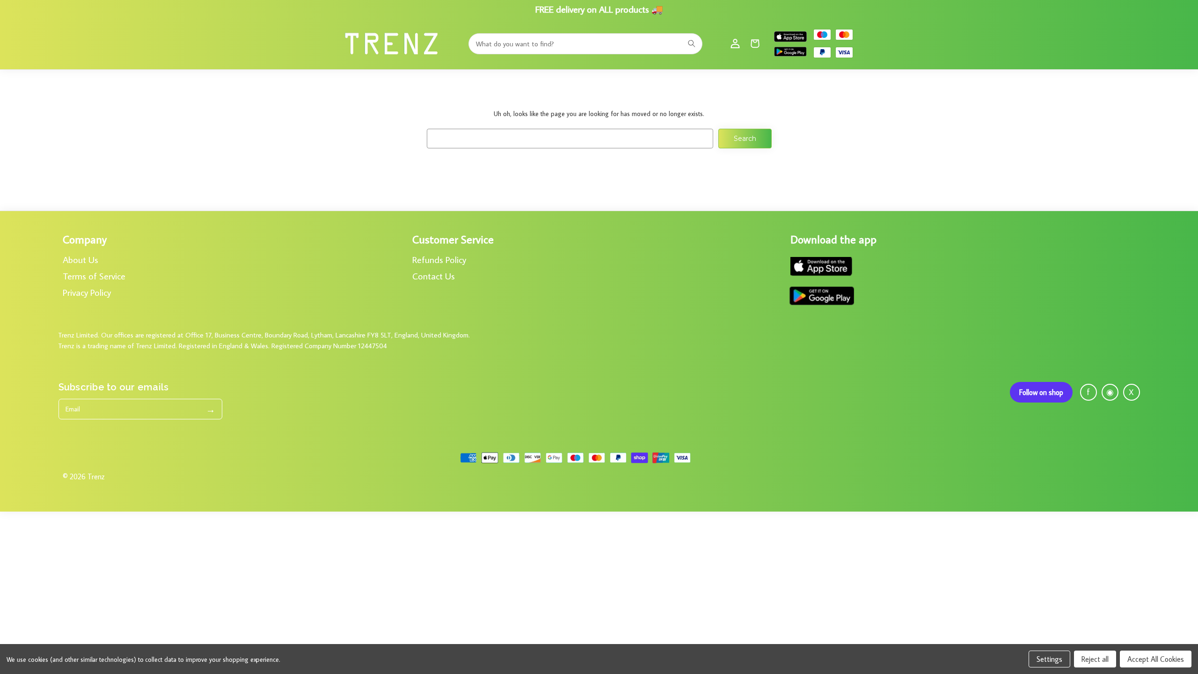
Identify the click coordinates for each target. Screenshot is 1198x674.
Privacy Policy (87, 292)
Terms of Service (94, 276)
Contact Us (433, 276)
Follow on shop (1041, 392)
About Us (80, 259)
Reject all (1095, 659)
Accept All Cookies (1155, 659)
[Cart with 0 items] (755, 43)
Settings (1049, 659)
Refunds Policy (439, 259)
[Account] (735, 43)
